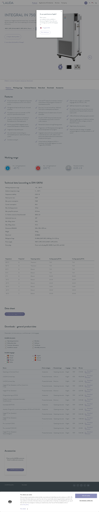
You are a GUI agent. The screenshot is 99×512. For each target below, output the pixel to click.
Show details (23, 509)
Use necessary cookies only (86, 500)
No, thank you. (45, 32)
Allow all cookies (86, 495)
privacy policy (25, 504)
